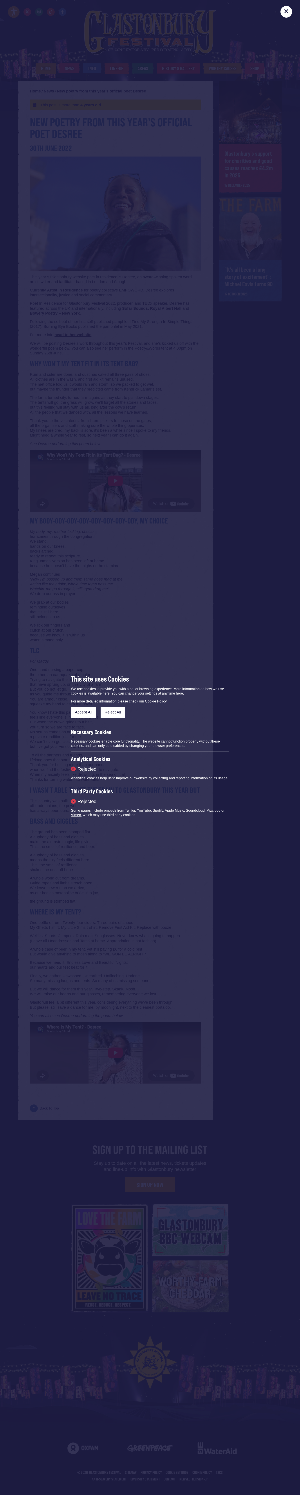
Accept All (83, 712)
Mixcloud (213, 810)
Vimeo (76, 815)
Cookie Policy (155, 701)
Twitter (130, 810)
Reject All (113, 712)
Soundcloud (195, 810)
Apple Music (174, 810)
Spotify (158, 810)
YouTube (144, 810)
